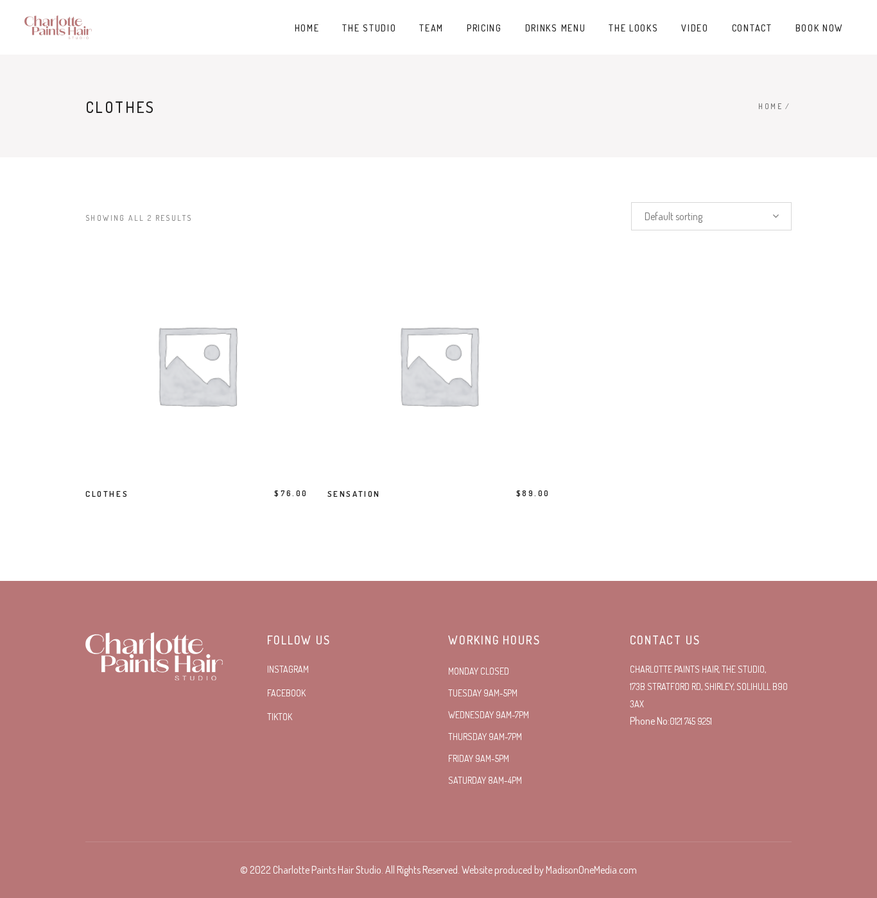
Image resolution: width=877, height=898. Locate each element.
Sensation (354, 493)
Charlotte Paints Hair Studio (327, 869)
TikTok (279, 716)
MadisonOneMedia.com (591, 869)
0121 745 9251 (691, 721)
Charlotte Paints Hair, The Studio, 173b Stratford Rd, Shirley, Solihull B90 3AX (709, 686)
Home (770, 106)
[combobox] (711, 216)
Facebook (286, 692)
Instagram (288, 669)
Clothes (106, 493)
